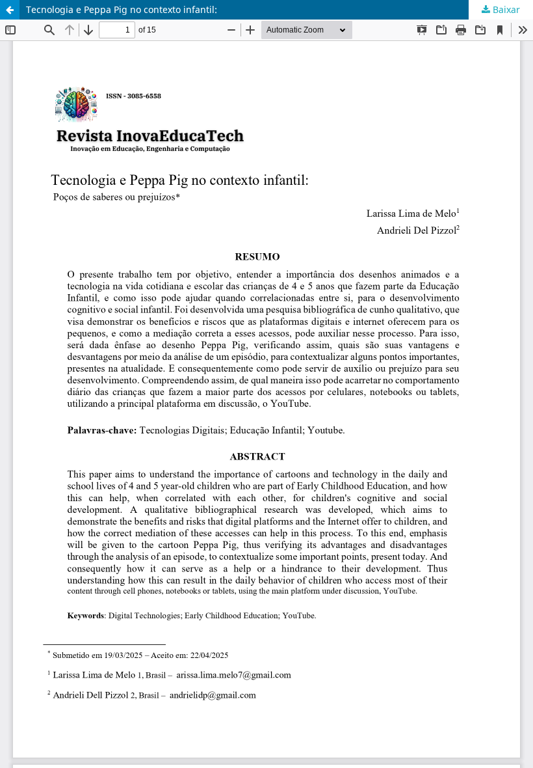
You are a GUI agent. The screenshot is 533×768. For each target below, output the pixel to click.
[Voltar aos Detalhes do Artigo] (10, 10)
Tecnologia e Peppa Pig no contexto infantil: (121, 9)
